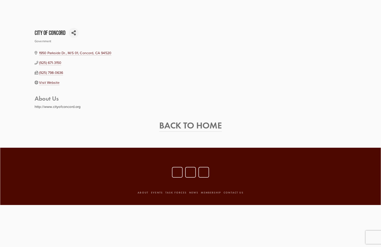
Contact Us (233, 192)
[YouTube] (177, 172)
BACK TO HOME (190, 125)
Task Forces (176, 192)
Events (157, 192)
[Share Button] (74, 33)
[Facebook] (203, 172)
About (143, 192)
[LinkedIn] (190, 172)
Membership (211, 192)
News (193, 192)
